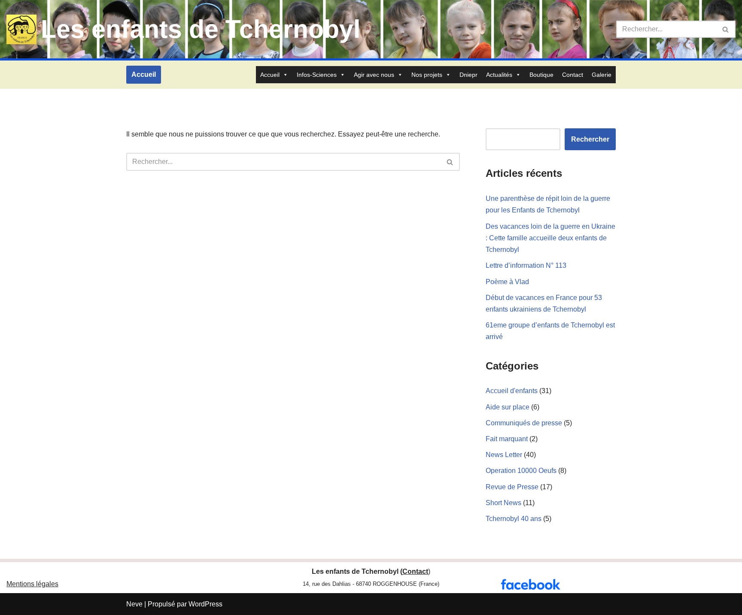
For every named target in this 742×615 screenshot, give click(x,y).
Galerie (601, 74)
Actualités (499, 74)
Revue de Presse (512, 487)
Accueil (143, 74)
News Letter (504, 454)
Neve (134, 604)
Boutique (541, 74)
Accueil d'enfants (512, 390)
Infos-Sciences (317, 74)
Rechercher (590, 139)
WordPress (205, 604)
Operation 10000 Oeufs (521, 470)
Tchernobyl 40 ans (513, 518)
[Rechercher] (726, 29)
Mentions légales (32, 584)
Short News (503, 502)
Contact (572, 74)
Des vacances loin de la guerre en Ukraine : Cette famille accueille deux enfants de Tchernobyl (550, 238)
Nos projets (426, 74)
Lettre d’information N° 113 (526, 265)
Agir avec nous (374, 74)
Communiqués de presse (524, 423)
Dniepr (468, 74)
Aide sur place (507, 407)
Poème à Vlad (507, 281)
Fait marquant (507, 438)
